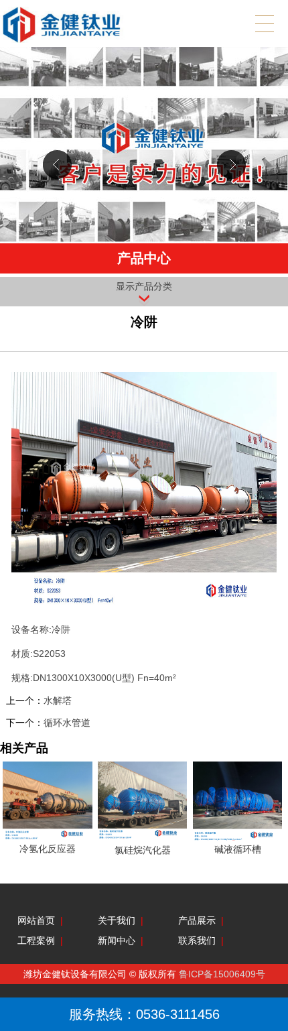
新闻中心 (116, 940)
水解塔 (58, 700)
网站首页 (36, 920)
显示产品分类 (144, 286)
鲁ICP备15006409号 (222, 974)
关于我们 (116, 920)
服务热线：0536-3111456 (144, 1014)
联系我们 (197, 940)
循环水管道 (67, 722)
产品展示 (197, 920)
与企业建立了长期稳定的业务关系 (144, 158)
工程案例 (36, 940)
